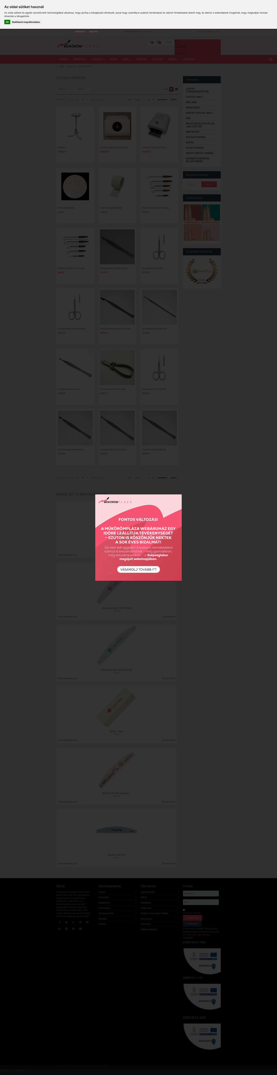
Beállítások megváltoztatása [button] (26, 22)
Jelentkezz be (80, 32)
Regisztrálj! (93, 32)
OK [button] (7, 22)
